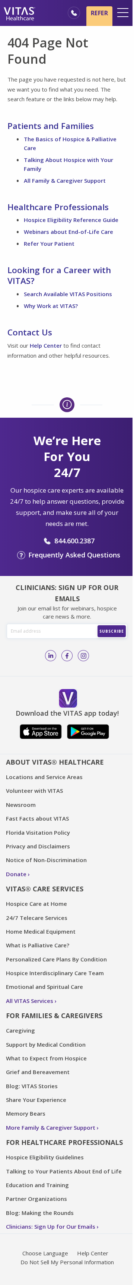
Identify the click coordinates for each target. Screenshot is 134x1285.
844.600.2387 (74, 540)
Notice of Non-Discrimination (46, 860)
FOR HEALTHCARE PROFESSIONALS (64, 1142)
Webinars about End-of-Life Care (68, 231)
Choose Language (45, 1253)
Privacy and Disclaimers (38, 846)
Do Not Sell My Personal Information (67, 1262)
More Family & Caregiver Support (50, 1127)
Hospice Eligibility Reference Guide (71, 219)
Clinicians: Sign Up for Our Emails (50, 1226)
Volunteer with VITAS (34, 790)
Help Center (46, 345)
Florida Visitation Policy (38, 832)
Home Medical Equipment (41, 931)
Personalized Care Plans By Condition (56, 959)
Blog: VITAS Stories (32, 1086)
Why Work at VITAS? (51, 305)
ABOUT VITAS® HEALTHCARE (55, 762)
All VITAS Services (29, 1000)
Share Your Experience (36, 1099)
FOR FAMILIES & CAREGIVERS (54, 1015)
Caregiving (20, 1030)
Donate (16, 874)
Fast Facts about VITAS (37, 818)
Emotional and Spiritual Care (44, 986)
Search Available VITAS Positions (68, 294)
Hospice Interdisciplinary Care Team (55, 973)
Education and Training (37, 1185)
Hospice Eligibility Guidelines (45, 1157)
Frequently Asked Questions (74, 554)
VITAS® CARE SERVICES (44, 888)
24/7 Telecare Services (36, 917)
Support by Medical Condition (46, 1044)
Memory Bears (25, 1113)
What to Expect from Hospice (46, 1058)
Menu (122, 12)
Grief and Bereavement (38, 1072)
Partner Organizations (36, 1198)
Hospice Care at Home (36, 903)
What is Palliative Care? (37, 945)
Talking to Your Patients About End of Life (64, 1171)
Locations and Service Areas (44, 777)
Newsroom (21, 804)
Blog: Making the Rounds (40, 1212)
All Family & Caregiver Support (65, 180)
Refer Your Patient (49, 243)
